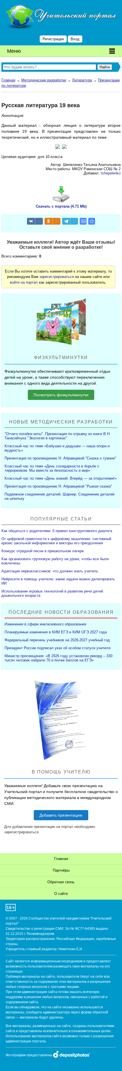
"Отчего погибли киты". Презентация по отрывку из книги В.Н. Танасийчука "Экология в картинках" (58, 436)
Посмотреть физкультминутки (61, 395)
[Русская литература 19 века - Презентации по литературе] (91, 221)
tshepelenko (111, 173)
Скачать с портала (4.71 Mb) (61, 206)
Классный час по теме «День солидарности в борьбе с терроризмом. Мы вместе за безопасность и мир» (52, 468)
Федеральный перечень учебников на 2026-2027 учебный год (57, 640)
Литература (82, 80)
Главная (8, 80)
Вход (75, 39)
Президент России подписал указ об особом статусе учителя (57, 648)
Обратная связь (61, 882)
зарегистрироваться (56, 277)
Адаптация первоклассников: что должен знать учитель (49, 571)
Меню (14, 51)
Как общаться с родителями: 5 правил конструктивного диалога (56, 531)
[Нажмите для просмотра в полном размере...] (57, 147)
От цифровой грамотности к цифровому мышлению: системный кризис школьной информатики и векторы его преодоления (56, 541)
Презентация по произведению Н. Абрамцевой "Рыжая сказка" (58, 486)
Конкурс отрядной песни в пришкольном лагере (42, 551)
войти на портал (24, 282)
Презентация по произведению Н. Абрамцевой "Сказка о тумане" (60, 458)
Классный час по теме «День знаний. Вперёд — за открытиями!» (61, 478)
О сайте (61, 893)
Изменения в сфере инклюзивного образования (45, 624)
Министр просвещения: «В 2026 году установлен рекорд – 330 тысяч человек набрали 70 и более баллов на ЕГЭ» (58, 658)
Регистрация (53, 39)
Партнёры (61, 870)
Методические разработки (43, 80)
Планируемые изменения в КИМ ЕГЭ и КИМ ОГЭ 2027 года (56, 632)
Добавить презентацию (61, 815)
